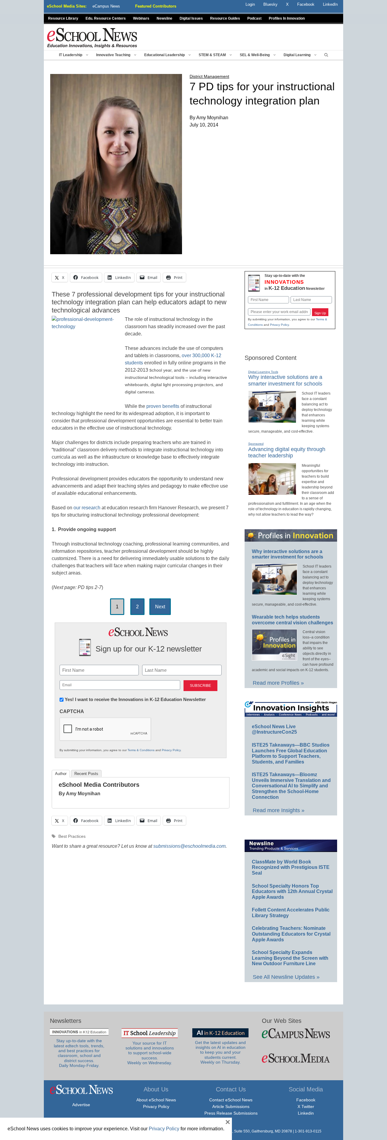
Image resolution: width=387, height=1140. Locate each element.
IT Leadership (70, 55)
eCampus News (106, 6)
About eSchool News (156, 1099)
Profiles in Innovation (287, 18)
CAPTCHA (72, 711)
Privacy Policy (171, 750)
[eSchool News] (92, 37)
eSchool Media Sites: (66, 6)
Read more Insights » (278, 810)
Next (160, 606)
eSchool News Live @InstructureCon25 (274, 729)
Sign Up (320, 313)
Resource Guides (225, 18)
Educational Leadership (164, 55)
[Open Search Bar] (326, 54)
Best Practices (72, 836)
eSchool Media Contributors (99, 784)
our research (86, 507)
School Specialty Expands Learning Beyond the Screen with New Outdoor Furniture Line (290, 958)
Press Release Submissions (231, 1113)
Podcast (254, 18)
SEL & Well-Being (255, 55)
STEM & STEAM (212, 55)
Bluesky (270, 4)
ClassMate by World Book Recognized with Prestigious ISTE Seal (291, 867)
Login (250, 4)
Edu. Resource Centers (106, 18)
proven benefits (162, 406)
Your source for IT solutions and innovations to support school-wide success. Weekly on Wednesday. (149, 1053)
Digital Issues (191, 18)
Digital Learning (297, 55)
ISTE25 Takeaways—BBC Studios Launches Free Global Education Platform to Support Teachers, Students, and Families (291, 753)
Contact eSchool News (230, 1099)
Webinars (141, 18)
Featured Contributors (155, 6)
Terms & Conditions (141, 750)
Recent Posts (86, 773)
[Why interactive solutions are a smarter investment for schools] (272, 420)
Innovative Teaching (113, 55)
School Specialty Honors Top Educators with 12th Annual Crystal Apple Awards (292, 891)
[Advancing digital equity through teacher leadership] (272, 492)
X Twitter (306, 1106)
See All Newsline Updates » (286, 977)
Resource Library (63, 18)
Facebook (305, 1099)
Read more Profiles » (278, 683)
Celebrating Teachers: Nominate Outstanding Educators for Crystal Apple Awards (291, 934)
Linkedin (306, 1113)
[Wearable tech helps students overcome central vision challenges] (274, 658)
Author (61, 773)
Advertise (81, 1104)
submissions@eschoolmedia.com (189, 846)
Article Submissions (230, 1106)
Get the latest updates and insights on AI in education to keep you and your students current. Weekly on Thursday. (220, 1052)
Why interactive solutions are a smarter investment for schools (287, 554)
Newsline (164, 18)
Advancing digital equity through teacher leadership (286, 452)
